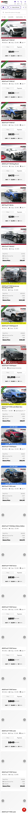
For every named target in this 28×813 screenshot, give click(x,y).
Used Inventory (19, 17)
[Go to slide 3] (14, 37)
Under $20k (10, 17)
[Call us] (21, 1)
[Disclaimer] (3, 246)
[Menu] (25, 2)
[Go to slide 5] (18, 37)
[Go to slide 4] (16, 37)
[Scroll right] (25, 7)
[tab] (8, 47)
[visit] (15, 1)
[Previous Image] (3, 29)
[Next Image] (24, 29)
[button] (15, 2)
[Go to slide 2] (11, 37)
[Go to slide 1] (9, 37)
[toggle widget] (24, 810)
